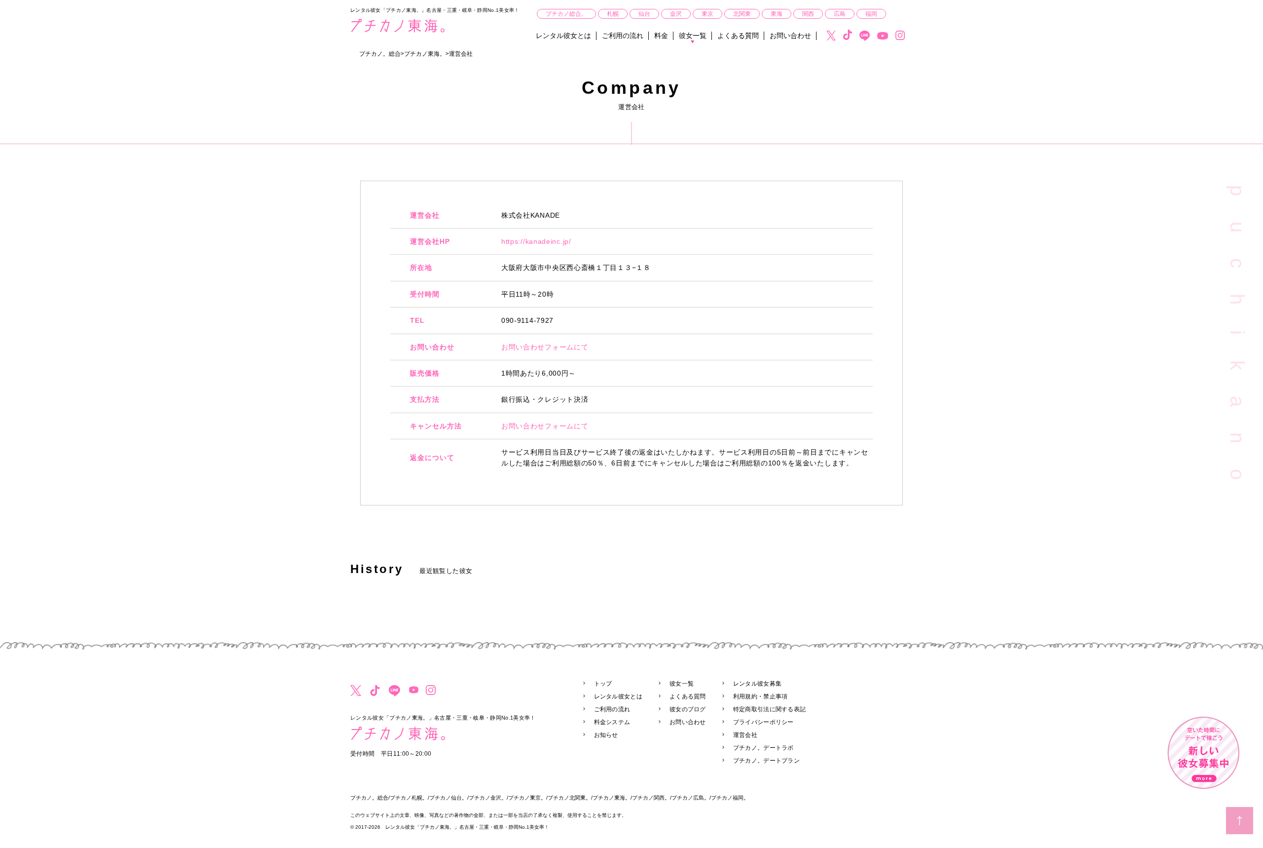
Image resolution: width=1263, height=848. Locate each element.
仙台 (644, 13)
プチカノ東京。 (527, 798)
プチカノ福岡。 (730, 798)
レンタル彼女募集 (757, 683)
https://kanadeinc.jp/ (536, 241)
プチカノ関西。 (651, 798)
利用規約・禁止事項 (760, 696)
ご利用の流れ (622, 35)
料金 (661, 35)
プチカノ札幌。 (409, 798)
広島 (840, 13)
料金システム (612, 722)
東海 (776, 13)
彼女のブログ (687, 709)
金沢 (676, 13)
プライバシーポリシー (763, 722)
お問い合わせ (790, 35)
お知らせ (606, 735)
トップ (603, 683)
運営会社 (745, 735)
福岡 (871, 13)
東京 (707, 13)
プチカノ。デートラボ (763, 747)
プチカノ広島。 (690, 798)
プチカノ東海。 (612, 798)
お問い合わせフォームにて (544, 347)
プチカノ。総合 (369, 798)
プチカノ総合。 (566, 13)
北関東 (742, 13)
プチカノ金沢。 (488, 798)
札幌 (613, 13)
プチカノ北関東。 (569, 798)
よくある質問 (738, 35)
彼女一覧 (692, 35)
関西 (808, 13)
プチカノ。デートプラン (766, 760)
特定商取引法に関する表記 (769, 709)
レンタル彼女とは (563, 35)
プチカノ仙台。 (448, 798)
